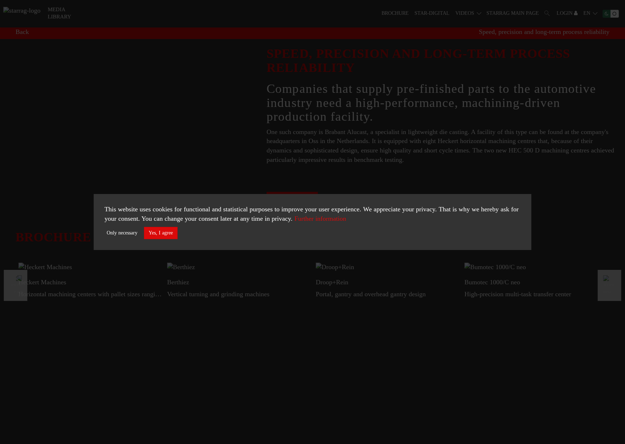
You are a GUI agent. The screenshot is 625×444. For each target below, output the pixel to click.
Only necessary (122, 233)
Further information (320, 218)
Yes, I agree (161, 233)
